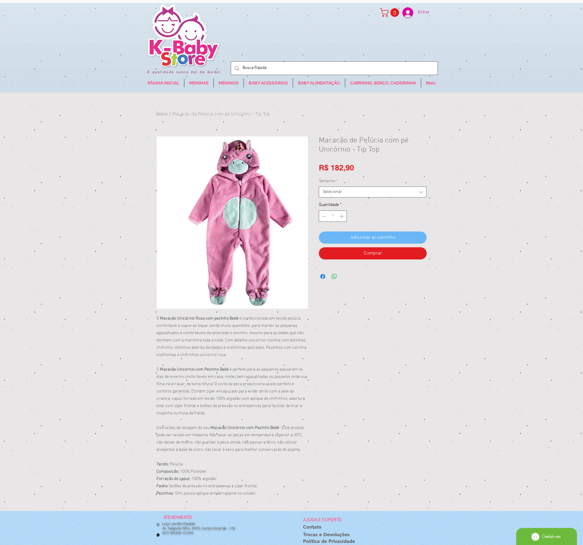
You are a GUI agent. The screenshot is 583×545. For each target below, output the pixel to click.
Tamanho (328, 181)
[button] (390, 12)
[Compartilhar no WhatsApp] (334, 276)
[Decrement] (323, 216)
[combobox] (373, 192)
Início (162, 114)
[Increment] (342, 216)
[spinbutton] (332, 216)
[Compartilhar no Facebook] (322, 276)
